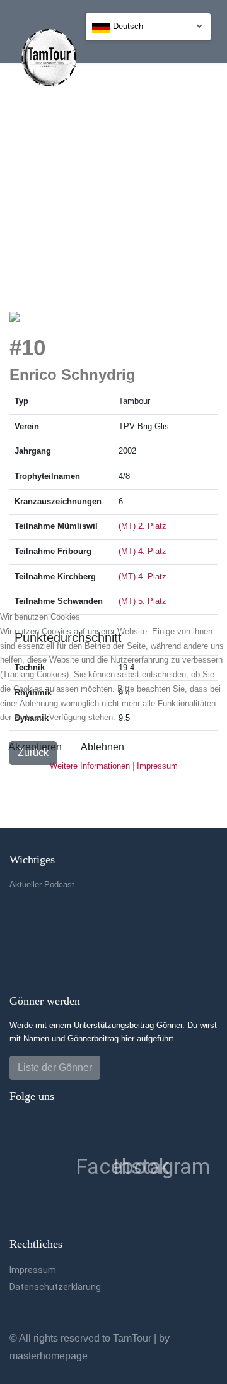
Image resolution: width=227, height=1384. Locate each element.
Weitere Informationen (90, 766)
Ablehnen (102, 747)
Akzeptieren (35, 747)
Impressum (157, 766)
